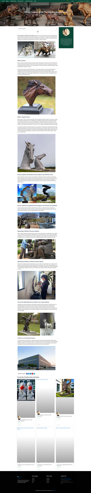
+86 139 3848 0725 (68, 479)
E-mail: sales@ (65, 478)
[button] (56, 28)
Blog (37, 14)
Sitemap (54, 490)
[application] (8, 1)
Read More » (20, 422)
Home (34, 14)
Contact (72, 1)
